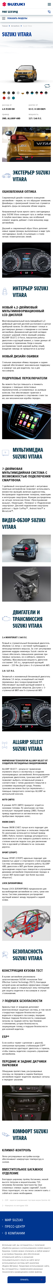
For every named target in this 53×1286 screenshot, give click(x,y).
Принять (24, 1279)
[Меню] (49, 4)
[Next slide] (32, 157)
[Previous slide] (21, 157)
